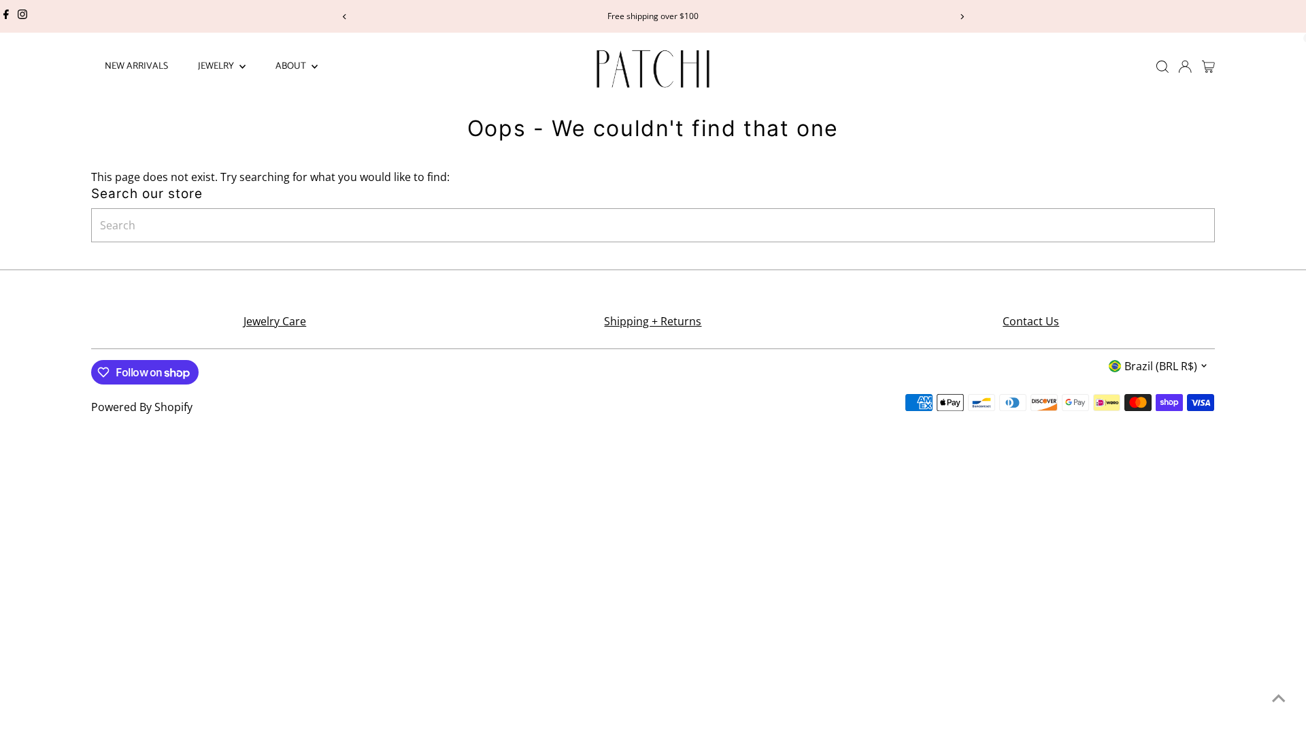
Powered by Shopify (141, 406)
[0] (1208, 67)
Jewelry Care (275, 321)
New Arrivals (136, 66)
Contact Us (1031, 321)
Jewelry (217, 66)
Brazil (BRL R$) (1160, 366)
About (291, 66)
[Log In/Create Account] (1185, 67)
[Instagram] (22, 16)
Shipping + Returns (652, 321)
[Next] (961, 16)
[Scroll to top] (1278, 697)
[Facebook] (6, 16)
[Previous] (344, 16)
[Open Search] (1162, 67)
